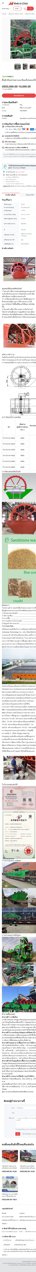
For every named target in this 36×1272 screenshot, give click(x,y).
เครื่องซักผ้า (6, 1245)
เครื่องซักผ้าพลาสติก (20, 1245)
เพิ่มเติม (4, 1255)
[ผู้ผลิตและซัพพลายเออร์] (18, 3)
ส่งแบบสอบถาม (19, 95)
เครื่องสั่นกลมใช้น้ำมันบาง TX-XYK (10, 1220)
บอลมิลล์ (21, 1213)
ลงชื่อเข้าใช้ (6, 186)
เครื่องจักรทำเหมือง (29, 14)
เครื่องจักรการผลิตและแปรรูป (15, 14)
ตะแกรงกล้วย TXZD (7, 1217)
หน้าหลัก (4, 14)
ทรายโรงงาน (7, 1240)
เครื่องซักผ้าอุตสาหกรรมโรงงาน (24, 1240)
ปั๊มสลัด (4, 1213)
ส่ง (18, 1134)
